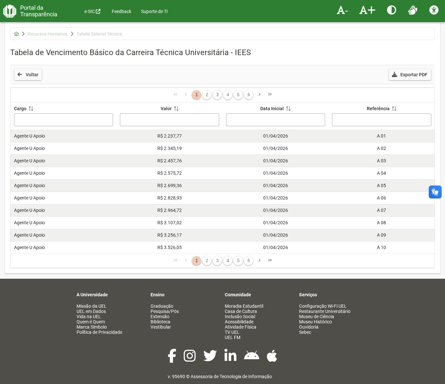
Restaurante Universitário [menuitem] (325, 311)
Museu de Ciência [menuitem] (316, 316)
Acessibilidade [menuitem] (239, 321)
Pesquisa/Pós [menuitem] (165, 311)
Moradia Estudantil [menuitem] (244, 306)
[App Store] (272, 359)
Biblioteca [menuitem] (160, 321)
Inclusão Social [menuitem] (240, 316)
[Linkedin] (230, 359)
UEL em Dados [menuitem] (91, 311)
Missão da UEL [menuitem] (92, 306)
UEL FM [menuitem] (232, 337)
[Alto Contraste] (392, 10)
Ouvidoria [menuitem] (309, 327)
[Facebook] (172, 359)
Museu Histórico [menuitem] (315, 321)
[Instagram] (190, 359)
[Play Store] (252, 359)
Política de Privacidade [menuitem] (99, 332)
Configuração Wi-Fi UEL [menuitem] (323, 306)
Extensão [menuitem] (160, 316)
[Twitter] (210, 359)
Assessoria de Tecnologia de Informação (231, 376)
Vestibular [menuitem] (161, 327)
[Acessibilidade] (434, 10)
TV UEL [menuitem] (232, 332)
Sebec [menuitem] (305, 332)
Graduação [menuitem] (162, 306)
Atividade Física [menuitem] (240, 327)
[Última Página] (269, 94)
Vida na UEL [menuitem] (89, 316)
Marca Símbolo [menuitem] (92, 327)
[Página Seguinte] (259, 94)
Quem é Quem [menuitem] (91, 321)
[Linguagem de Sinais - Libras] (413, 10)
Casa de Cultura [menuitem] (241, 311)
